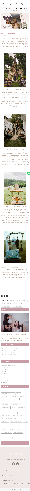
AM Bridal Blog (4, 367)
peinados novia (17, 426)
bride (20, 404)
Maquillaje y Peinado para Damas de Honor (12, 418)
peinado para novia (6, 426)
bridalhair (22, 396)
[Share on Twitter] (4, 295)
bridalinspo (23, 399)
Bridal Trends (12, 33)
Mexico (25, 421)
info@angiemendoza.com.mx (9, 478)
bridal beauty (5, 396)
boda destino (11, 390)
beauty (3, 390)
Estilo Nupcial (21, 407)
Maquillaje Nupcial (17, 415)
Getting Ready (5, 410)
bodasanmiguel (20, 390)
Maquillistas (5, 421)
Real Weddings (4, 380)
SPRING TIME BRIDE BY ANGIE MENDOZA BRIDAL (14, 357)
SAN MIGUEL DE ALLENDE (15, 429)
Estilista (14, 407)
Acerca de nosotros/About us (8, 365)
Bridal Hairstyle (14, 399)
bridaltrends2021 (22, 300)
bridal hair (4, 399)
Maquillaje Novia (6, 415)
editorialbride (5, 407)
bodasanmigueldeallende (8, 393)
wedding (26, 435)
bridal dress (14, 396)
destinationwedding (6, 303)
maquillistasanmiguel (16, 421)
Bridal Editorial (4, 369)
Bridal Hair (3, 371)
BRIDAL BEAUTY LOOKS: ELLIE (9, 350)
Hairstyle (24, 410)
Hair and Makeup (15, 410)
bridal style (5, 404)
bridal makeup (23, 401)
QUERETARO (4, 429)
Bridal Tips (3, 375)
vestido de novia (17, 435)
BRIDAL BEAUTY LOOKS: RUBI (8, 354)
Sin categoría (4, 382)
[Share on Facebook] (2, 295)
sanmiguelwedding (6, 432)
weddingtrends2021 (17, 306)
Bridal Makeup (4, 373)
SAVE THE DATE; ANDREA (7, 352)
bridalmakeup (13, 401)
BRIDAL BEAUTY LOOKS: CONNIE (9, 348)
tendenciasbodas (18, 303)
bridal (18, 393)
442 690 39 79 (10, 475)
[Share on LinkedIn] (7, 295)
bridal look (5, 401)
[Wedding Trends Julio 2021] (15, 21)
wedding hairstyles (6, 437)
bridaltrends (13, 300)
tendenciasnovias (6, 306)
